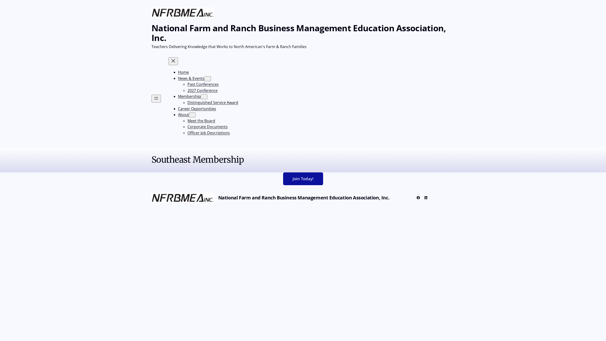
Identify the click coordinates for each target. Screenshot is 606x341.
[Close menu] (173, 61)
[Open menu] (156, 99)
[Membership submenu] (204, 96)
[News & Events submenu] (207, 78)
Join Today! (303, 178)
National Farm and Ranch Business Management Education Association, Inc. (299, 33)
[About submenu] (192, 114)
